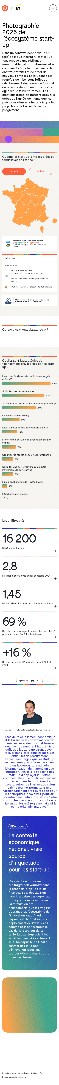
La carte (13, 171)
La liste (40, 171)
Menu (53, 8)
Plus (55, 550)
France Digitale (30, 1073)
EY (41, 1073)
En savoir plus (16, 1021)
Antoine (23, 1077)
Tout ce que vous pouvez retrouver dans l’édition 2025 (25, 1055)
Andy (14, 1077)
